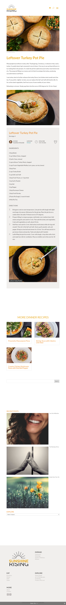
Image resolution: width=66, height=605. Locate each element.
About (8, 590)
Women (37, 559)
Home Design (38, 575)
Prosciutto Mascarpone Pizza (19, 341)
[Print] (55, 141)
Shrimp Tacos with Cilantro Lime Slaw (46, 342)
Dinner (29, 143)
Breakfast (9, 575)
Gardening (38, 578)
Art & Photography (40, 577)
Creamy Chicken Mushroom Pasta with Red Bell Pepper (18, 367)
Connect (9, 591)
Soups (8, 580)
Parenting (37, 556)
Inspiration (38, 554)
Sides (8, 578)
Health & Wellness (40, 557)
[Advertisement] (33, 299)
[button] (55, 247)
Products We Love (40, 580)
